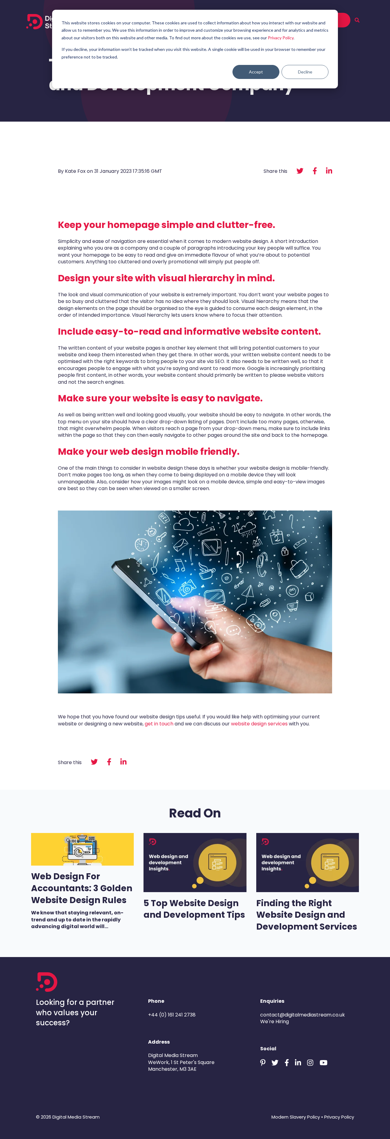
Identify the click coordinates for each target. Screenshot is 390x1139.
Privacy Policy (280, 37)
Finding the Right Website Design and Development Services (307, 915)
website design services (260, 723)
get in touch (159, 723)
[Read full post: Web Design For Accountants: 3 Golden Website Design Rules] (82, 863)
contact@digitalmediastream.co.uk (302, 1014)
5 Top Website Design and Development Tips (194, 909)
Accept (256, 71)
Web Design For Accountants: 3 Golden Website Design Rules (81, 888)
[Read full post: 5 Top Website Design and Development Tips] (195, 890)
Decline (305, 71)
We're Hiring (274, 1021)
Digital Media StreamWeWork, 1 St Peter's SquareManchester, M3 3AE (181, 1062)
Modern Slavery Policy (295, 1117)
